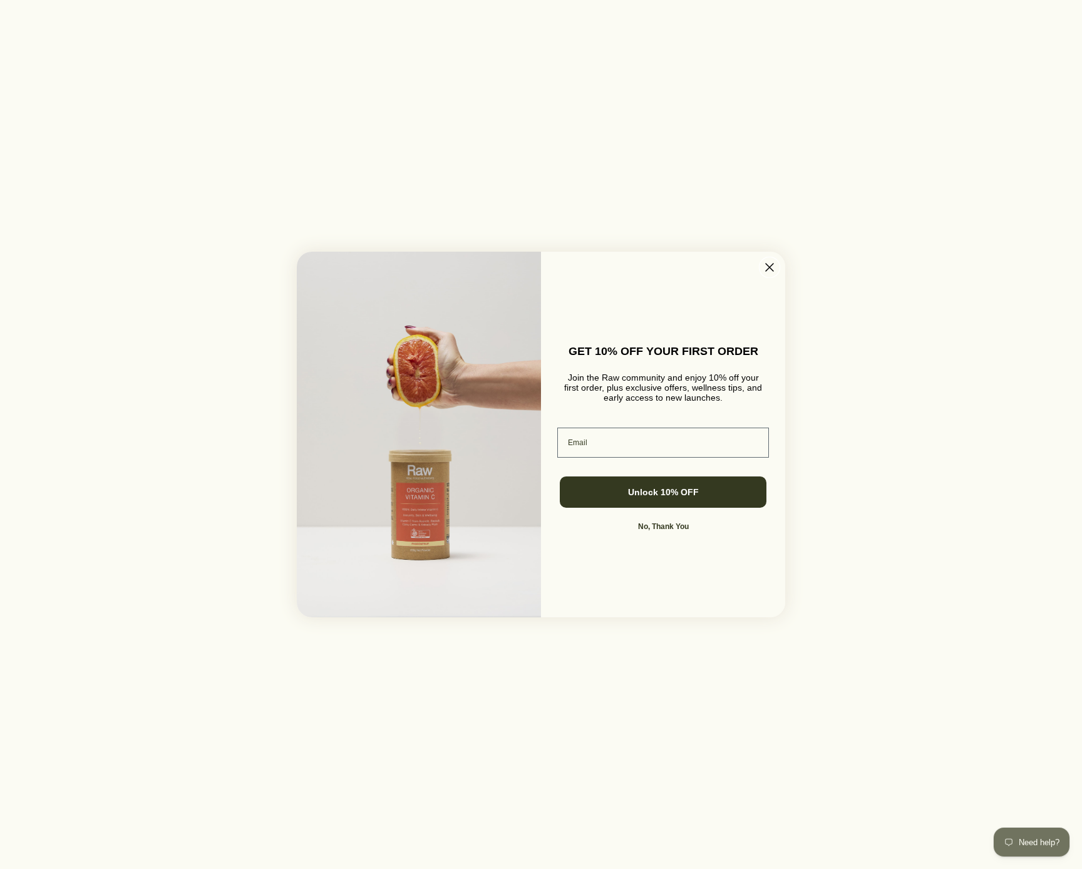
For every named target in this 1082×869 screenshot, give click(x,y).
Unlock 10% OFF (663, 492)
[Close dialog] (769, 267)
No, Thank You (663, 526)
